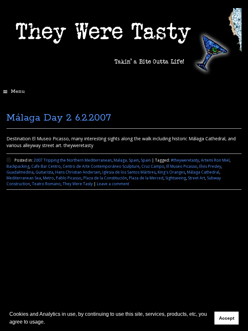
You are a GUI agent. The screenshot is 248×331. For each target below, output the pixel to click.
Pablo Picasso (68, 178)
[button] (47, 323)
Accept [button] (226, 318)
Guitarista (44, 172)
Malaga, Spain (126, 160)
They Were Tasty (78, 184)
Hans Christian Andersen (77, 172)
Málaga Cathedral (203, 172)
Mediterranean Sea (23, 178)
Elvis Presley (210, 166)
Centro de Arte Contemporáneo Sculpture (101, 166)
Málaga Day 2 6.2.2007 (58, 118)
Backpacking (17, 166)
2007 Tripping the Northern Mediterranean (73, 160)
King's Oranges (171, 172)
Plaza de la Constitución (105, 178)
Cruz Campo (152, 166)
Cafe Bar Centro (46, 166)
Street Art (196, 178)
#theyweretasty (185, 160)
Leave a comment (113, 184)
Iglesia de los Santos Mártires (129, 172)
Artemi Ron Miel (215, 160)
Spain (146, 160)
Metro (48, 178)
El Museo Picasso (181, 166)
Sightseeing (175, 178)
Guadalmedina (20, 172)
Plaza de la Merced (146, 178)
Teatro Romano (46, 184)
